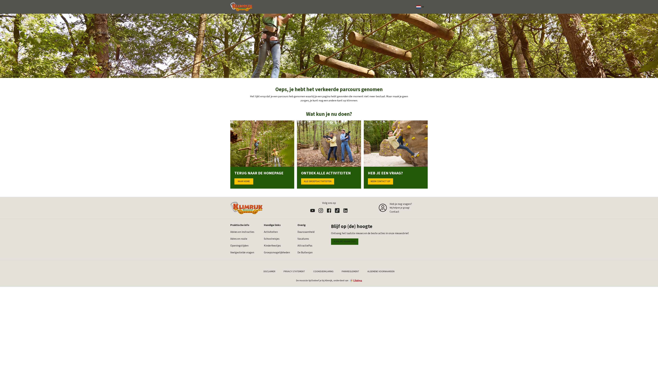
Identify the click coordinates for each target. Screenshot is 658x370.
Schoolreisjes (271, 239)
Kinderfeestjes (272, 246)
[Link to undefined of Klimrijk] (312, 210)
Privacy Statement (294, 271)
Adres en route (238, 239)
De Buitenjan (305, 252)
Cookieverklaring (323, 271)
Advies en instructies (242, 232)
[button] (420, 7)
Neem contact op (380, 181)
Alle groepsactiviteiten (317, 181)
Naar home (244, 181)
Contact (394, 212)
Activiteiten (271, 232)
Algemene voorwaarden (380, 271)
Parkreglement (350, 271)
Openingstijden (239, 246)
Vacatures (303, 239)
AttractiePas (304, 246)
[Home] (241, 7)
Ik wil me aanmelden (345, 241)
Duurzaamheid (305, 232)
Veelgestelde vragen (242, 252)
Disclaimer (269, 271)
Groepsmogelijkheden (277, 252)
